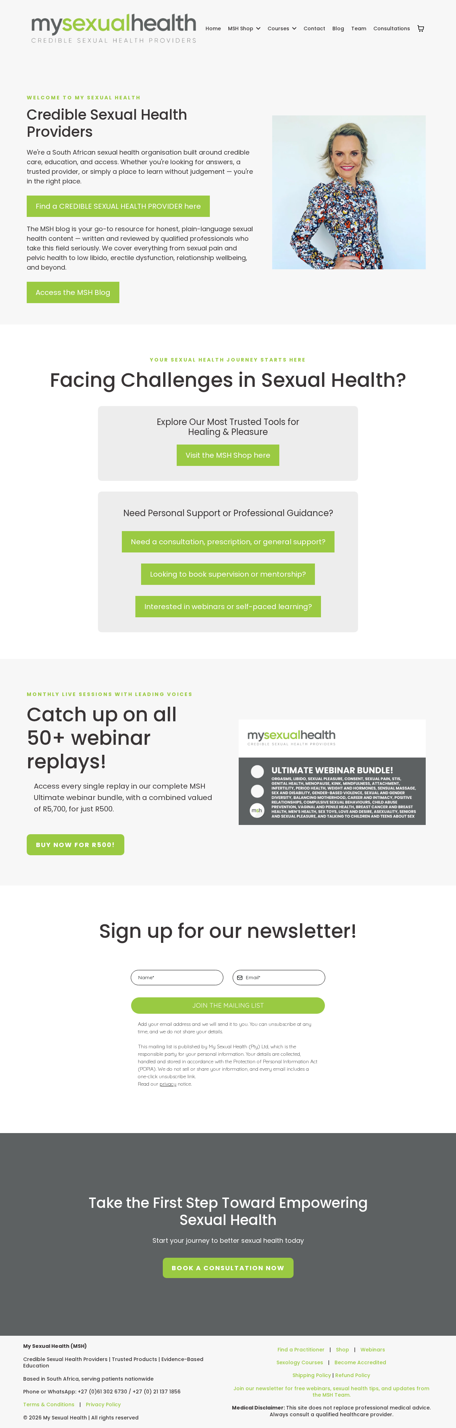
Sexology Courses (299, 1362)
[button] (257, 28)
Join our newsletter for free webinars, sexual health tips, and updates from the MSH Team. (331, 1391)
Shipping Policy (311, 1375)
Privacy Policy (103, 1404)
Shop (342, 1349)
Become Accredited (360, 1362)
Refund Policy (352, 1375)
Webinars (373, 1349)
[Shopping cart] (420, 28)
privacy (168, 1084)
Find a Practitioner (301, 1349)
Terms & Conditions (48, 1404)
